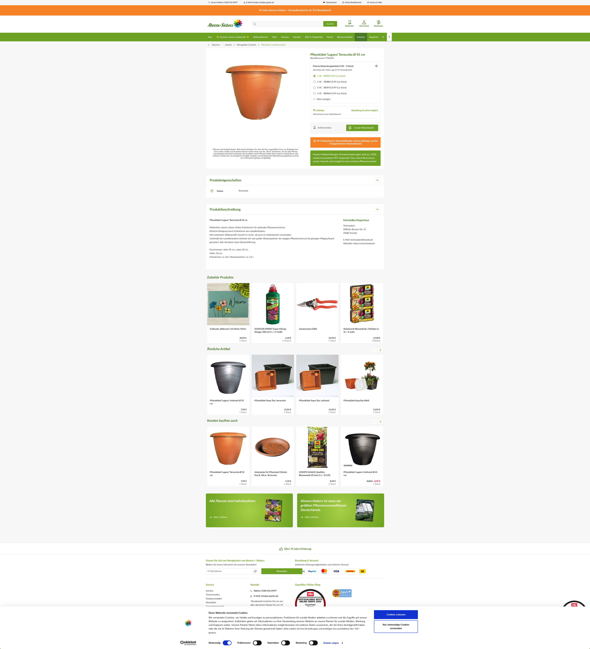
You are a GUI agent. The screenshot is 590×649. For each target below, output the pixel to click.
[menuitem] (224, 2)
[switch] (257, 642)
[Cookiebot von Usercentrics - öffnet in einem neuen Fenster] (188, 643)
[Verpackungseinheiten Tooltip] (376, 67)
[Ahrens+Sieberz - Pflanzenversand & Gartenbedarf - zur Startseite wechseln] (225, 24)
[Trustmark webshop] (342, 593)
